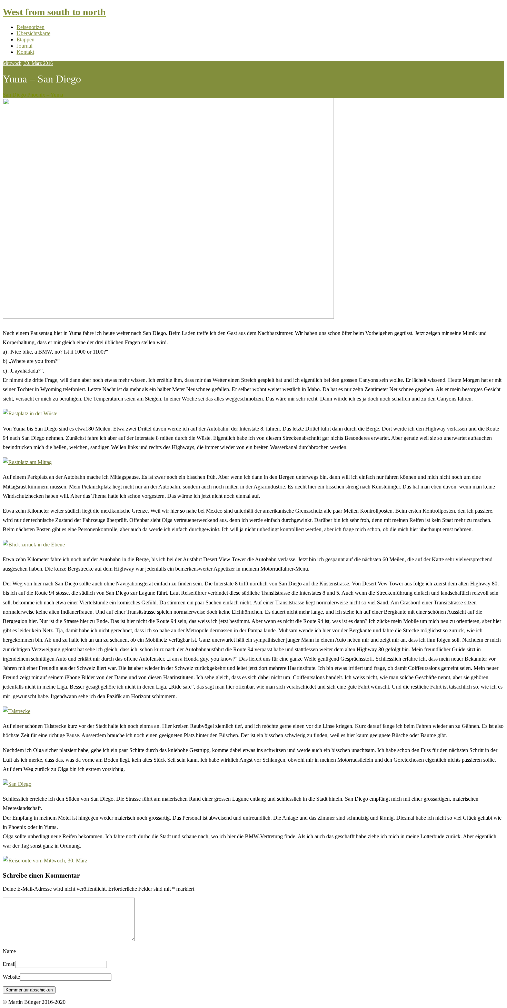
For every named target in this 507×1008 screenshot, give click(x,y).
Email (9, 964)
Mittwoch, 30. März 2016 (28, 63)
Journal (24, 46)
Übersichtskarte (33, 33)
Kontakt (25, 52)
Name (9, 951)
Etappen (25, 39)
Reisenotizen (30, 27)
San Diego (14, 95)
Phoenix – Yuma (45, 95)
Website (11, 977)
